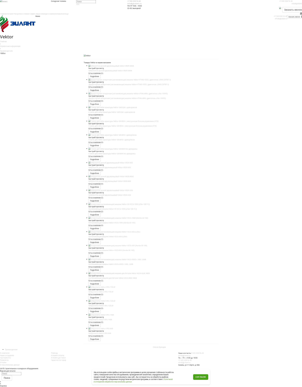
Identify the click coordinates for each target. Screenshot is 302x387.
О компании (5, 353)
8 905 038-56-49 (197, 353)
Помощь (54, 353)
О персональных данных (9, 365)
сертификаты (5, 358)
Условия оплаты (57, 355)
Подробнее (94, 76)
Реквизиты (4, 360)
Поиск (7, 377)
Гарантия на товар (58, 360)
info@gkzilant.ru (134, 3)
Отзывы (3, 362)
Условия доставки (58, 358)
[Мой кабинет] (301, 14)
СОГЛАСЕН (200, 377)
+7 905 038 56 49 (134, 1)
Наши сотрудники (7, 355)
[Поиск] (77, 4)
